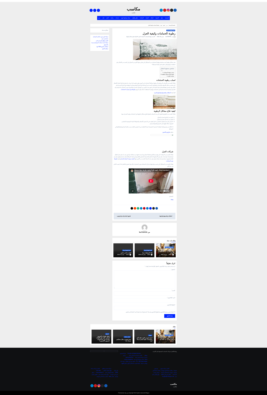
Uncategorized (171, 30)
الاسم (173, 290)
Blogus (147, 393)
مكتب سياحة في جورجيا (102, 376)
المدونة (157, 18)
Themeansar (121, 393)
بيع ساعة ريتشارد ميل (103, 374)
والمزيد (156, 92)
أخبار (107, 18)
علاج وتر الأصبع (166, 132)
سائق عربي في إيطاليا (131, 361)
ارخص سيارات (127, 336)
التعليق (173, 269)
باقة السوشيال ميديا (147, 253)
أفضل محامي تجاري (126, 253)
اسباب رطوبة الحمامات (169, 72)
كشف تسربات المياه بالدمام (127, 159)
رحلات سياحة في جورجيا (167, 370)
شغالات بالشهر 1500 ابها (102, 46)
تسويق (107, 333)
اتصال (152, 18)
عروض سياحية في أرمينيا (167, 372)
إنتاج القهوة (124, 363)
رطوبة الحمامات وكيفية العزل (159, 33)
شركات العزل (171, 76)
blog (172, 199)
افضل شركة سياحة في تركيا (135, 355)
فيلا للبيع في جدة (109, 372)
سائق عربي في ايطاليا (166, 374)
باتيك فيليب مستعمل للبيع (134, 363)
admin (170, 254)
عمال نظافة (111, 376)
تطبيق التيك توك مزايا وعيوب (124, 216)
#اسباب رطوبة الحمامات (150, 36)
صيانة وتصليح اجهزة (125, 18)
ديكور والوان (135, 18)
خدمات (117, 18)
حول (162, 18)
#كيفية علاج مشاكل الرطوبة (132, 36)
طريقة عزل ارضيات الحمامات (128, 89)
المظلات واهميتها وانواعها (164, 92)
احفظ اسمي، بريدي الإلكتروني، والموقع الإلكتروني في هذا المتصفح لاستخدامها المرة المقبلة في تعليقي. (150, 312)
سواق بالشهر (105, 48)
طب (103, 18)
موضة (150, 335)
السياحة (142, 18)
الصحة (147, 18)
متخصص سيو (105, 38)
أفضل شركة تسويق (164, 368)
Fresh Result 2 (100, 372)
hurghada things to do (168, 376)
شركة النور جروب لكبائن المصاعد (100, 36)
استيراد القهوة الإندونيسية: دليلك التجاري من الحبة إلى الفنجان (167, 251)
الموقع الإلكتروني (171, 304)
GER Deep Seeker (143, 361)
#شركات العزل (141, 36)
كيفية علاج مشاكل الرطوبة (168, 74)
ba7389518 (168, 36)
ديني (99, 18)
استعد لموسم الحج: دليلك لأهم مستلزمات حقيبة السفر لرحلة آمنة (144, 339)
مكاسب (133, 9)
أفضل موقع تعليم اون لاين (102, 40)
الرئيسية (167, 18)
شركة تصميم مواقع (106, 368)
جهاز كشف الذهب (107, 370)
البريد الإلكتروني (171, 297)
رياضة (112, 18)
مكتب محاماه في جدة (139, 359)
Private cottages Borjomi (134, 353)
